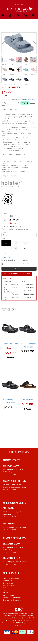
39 (6, 248)
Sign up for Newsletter (12, 600)
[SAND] (5, 69)
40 (16, 248)
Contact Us (7, 581)
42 (6, 253)
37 (16, 243)
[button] (2, 15)
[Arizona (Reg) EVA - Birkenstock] (10, 384)
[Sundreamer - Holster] (18, 43)
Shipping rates (9, 585)
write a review (29, 100)
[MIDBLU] (26, 79)
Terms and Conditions (12, 598)
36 (6, 243)
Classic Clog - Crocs (10, 344)
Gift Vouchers (8, 595)
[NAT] (26, 59)
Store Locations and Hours (13, 578)
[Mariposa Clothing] (19, 9)
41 (25, 248)
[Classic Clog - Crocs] (10, 328)
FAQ (4, 590)
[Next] (34, 44)
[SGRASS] (19, 79)
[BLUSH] (33, 69)
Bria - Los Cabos (28, 399)
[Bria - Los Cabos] (28, 384)
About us (6, 593)
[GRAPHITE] (12, 79)
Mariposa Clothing (26, 615)
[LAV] (12, 59)
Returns (6, 588)
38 (25, 243)
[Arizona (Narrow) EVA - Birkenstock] (28, 328)
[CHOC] (12, 69)
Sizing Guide (6, 257)
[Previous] (3, 44)
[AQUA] (26, 69)
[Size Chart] (5, 59)
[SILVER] (5, 79)
